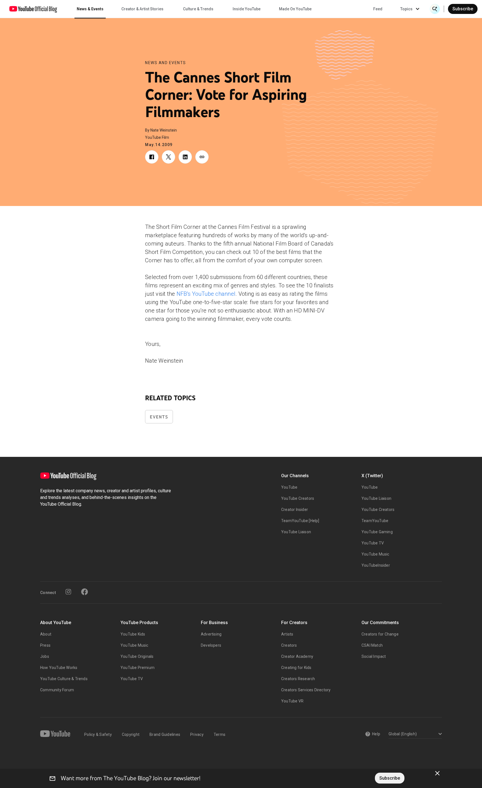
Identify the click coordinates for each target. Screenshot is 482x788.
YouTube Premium (137, 667)
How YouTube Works (58, 667)
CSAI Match (372, 645)
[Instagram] (68, 591)
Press (45, 645)
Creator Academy (297, 656)
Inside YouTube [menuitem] (247, 9)
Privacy (197, 734)
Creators (289, 645)
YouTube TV (373, 543)
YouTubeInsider (376, 565)
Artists (287, 634)
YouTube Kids (132, 634)
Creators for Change (380, 634)
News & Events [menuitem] (90, 9)
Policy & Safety (98, 734)
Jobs (44, 656)
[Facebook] (84, 591)
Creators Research (298, 679)
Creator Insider (294, 509)
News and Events (165, 62)
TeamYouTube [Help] (300, 520)
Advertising (211, 634)
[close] (437, 773)
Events (159, 417)
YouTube (289, 487)
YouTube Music (375, 554)
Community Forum (57, 690)
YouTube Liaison (296, 532)
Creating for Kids (296, 667)
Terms (219, 734)
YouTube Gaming (377, 532)
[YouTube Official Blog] (33, 9)
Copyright (130, 734)
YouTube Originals (136, 656)
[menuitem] (377, 9)
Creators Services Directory (306, 690)
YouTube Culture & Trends (64, 679)
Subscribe (462, 8)
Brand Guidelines (165, 734)
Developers (211, 645)
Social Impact (374, 656)
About (45, 634)
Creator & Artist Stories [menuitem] (142, 9)
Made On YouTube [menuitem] (295, 9)
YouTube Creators (297, 498)
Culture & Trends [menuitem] (198, 9)
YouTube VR (292, 701)
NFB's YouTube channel (206, 293)
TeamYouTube (375, 520)
